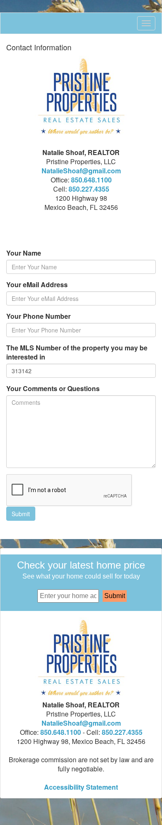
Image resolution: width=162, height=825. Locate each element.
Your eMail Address (37, 284)
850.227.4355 (89, 189)
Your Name (23, 253)
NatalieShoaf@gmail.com (81, 170)
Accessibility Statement (81, 787)
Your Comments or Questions (53, 388)
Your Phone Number (38, 316)
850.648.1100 (91, 180)
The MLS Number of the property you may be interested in (76, 352)
